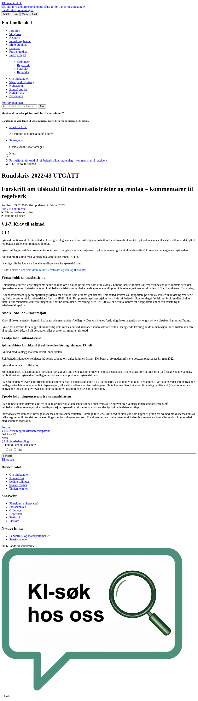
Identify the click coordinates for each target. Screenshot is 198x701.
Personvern (16, 96)
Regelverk (23, 65)
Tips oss (14, 520)
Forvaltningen (24, 10)
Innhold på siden (15, 215)
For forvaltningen (12, 102)
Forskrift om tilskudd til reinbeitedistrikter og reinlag (41, 270)
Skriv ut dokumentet (14, 208)
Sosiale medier (18, 485)
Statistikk (22, 68)
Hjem (12, 153)
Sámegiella (16, 140)
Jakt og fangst (17, 55)
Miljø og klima (18, 44)
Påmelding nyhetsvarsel (23, 503)
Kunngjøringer (18, 89)
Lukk (35, 14)
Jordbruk (14, 30)
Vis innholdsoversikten (19, 212)
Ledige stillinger (19, 481)
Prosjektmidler (18, 51)
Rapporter (23, 72)
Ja (11, 449)
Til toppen (8, 459)
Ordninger (23, 61)
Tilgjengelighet (18, 488)
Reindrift (14, 37)
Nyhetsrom (16, 85)
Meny (25, 14)
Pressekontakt (17, 507)
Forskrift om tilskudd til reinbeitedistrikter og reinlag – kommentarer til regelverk (58, 160)
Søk (16, 14)
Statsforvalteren (18, 539)
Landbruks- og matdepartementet (29, 536)
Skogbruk (15, 34)
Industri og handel (20, 41)
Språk (6, 14)
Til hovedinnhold (12, 3)
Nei (19, 449)
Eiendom (14, 48)
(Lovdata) (79, 270)
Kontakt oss (16, 92)
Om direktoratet (18, 78)
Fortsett (7, 455)
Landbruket (9, 10)
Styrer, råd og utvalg (21, 82)
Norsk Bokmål (18, 127)
